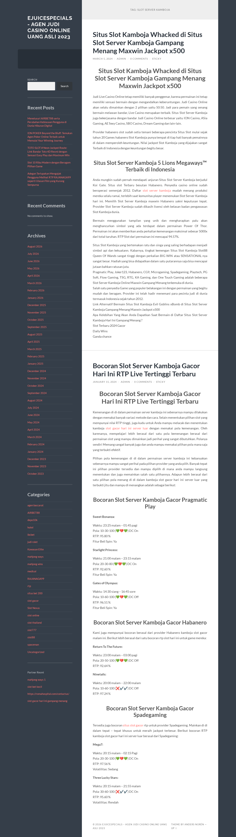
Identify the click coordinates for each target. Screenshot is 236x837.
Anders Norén (194, 824)
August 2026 (34, 246)
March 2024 (34, 437)
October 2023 (35, 473)
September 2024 (37, 392)
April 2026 (33, 275)
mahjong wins (35, 564)
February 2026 (35, 290)
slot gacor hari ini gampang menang (47, 700)
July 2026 (33, 253)
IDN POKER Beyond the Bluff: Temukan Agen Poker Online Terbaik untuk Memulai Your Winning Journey (49, 136)
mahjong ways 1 (36, 679)
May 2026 (33, 268)
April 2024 (33, 429)
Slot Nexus (33, 607)
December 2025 (36, 305)
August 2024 (34, 400)
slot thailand (34, 622)
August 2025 (34, 334)
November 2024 (36, 378)
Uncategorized (35, 651)
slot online (33, 615)
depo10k (32, 519)
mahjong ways (35, 556)
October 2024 (35, 385)
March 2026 (34, 283)
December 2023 (36, 458)
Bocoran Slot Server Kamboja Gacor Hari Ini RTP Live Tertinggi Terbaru (146, 369)
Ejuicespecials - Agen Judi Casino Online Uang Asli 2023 (49, 27)
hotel (30, 527)
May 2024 (33, 422)
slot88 (31, 637)
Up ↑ (174, 828)
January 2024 (35, 451)
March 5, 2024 (103, 58)
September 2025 (37, 326)
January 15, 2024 (105, 381)
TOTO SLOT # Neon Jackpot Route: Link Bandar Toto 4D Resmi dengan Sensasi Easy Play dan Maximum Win (48, 151)
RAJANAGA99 (35, 578)
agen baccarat (35, 505)
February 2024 (35, 444)
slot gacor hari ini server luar (127, 428)
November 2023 (36, 466)
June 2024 (33, 414)
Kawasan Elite (35, 549)
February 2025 (35, 356)
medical (31, 571)
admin (121, 58)
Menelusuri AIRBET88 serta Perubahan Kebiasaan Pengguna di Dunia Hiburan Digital (47, 122)
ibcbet (31, 534)
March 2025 (34, 349)
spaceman (33, 644)
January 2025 (35, 363)
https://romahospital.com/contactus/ (48, 693)
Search (32, 79)
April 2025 (33, 341)
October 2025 (35, 319)
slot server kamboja (157, 190)
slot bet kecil (34, 686)
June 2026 (33, 261)
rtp (29, 585)
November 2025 (36, 312)
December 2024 (36, 371)
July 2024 (33, 407)
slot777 (31, 630)
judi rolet (32, 541)
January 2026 (35, 297)
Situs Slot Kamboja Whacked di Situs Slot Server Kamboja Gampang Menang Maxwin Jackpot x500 (147, 42)
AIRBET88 (33, 512)
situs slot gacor (133, 725)
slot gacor (33, 600)
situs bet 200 (35, 593)
